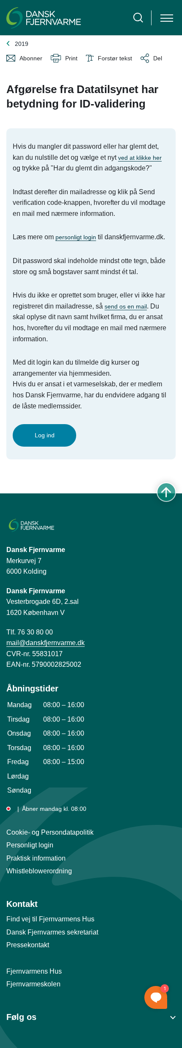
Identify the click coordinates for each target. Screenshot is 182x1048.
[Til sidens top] (166, 492)
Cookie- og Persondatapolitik (50, 832)
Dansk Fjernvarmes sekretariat (52, 932)
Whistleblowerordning (39, 871)
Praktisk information (36, 858)
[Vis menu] (167, 18)
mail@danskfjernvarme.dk (45, 642)
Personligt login (29, 845)
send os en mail (126, 306)
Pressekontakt (27, 945)
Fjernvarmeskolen (33, 984)
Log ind (45, 435)
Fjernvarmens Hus (34, 971)
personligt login (75, 237)
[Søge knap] (138, 18)
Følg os (21, 1017)
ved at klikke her (140, 157)
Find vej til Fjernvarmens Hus (50, 919)
